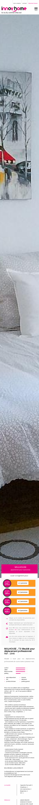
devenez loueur (33, 3)
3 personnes (23, 601)
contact (24, 3)
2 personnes (23, 592)
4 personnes (23, 610)
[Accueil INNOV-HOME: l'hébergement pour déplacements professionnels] (19, 10)
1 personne (23, 583)
